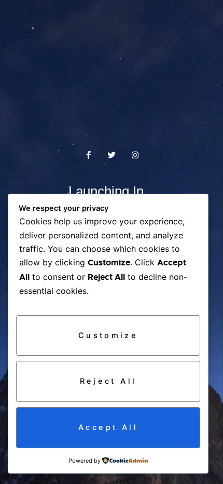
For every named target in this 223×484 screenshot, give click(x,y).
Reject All (108, 381)
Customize (108, 335)
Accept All (108, 427)
